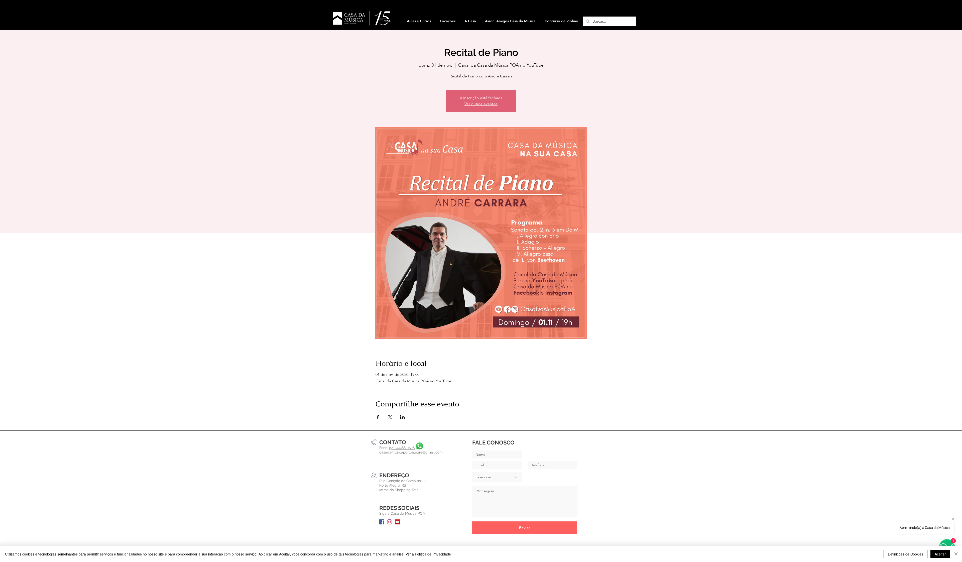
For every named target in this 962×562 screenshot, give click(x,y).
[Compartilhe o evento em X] (390, 417)
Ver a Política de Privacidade (428, 553)
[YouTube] (397, 521)
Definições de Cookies (905, 553)
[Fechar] (956, 554)
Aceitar (940, 553)
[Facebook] (381, 521)
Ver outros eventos (481, 103)
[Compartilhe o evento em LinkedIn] (402, 417)
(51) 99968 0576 (402, 448)
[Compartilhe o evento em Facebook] (378, 417)
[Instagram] (389, 521)
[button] (447, 21)
